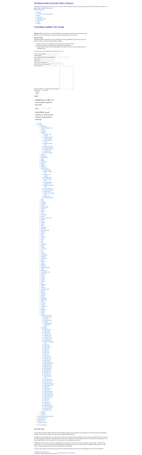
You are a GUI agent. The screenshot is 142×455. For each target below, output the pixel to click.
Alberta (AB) (47, 169)
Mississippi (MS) (48, 368)
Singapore (43, 293)
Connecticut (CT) (48, 338)
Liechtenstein (44, 255)
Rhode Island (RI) (48, 393)
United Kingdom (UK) (46, 315)
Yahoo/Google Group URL (40, 62)
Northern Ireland (48, 320)
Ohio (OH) (46, 386)
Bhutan (42, 160)
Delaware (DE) (47, 340)
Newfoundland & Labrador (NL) (48, 182)
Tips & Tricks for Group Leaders (45, 416)
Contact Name (39, 54)
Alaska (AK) (47, 331)
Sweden (43, 304)
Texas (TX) (46, 399)
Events (38, 15)
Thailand (43, 310)
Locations (40, 124)
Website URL (37, 59)
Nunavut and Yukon (49, 190)
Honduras (43, 228)
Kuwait (43, 247)
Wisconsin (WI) (47, 408)
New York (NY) (48, 382)
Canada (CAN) (44, 168)
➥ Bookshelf (40, 20)
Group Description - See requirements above (46, 88)
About (38, 21)
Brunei (42, 163)
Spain (42, 301)
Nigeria (43, 275)
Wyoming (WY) (48, 410)
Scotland (46, 321)
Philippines (43, 284)
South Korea (44, 300)
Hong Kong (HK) (45, 230)
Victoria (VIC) (47, 151)
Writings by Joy (41, 420)
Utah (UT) (46, 400)
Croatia (42, 205)
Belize (42, 159)
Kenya (42, 245)
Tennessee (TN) (47, 397)
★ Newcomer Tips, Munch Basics (45, 14)
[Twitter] (36, 9)
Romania (43, 290)
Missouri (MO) (47, 369)
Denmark (43, 208)
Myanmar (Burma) (45, 267)
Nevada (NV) (47, 374)
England (46, 318)
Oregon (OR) (47, 389)
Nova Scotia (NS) (48, 188)
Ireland (42, 238)
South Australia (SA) (49, 148)
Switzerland (44, 306)
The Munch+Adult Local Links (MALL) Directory (54, 3)
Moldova (43, 264)
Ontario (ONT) (47, 191)
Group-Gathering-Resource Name (44, 57)
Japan (42, 242)
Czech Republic (45, 207)
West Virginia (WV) (48, 407)
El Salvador (44, 214)
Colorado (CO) (47, 337)
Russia (42, 292)
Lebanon (43, 253)
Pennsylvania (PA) (48, 391)
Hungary (43, 231)
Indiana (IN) (47, 352)
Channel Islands (47, 317)
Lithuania (43, 256)
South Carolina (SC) (49, 394)
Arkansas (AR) (47, 334)
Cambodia (43, 166)
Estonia (43, 216)
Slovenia (43, 296)
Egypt (42, 213)
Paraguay (43, 281)
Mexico (43, 262)
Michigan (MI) (47, 365)
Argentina (43, 131)
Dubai (42, 210)
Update (37, 92)
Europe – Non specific (46, 217)
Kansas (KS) (47, 355)
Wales (45, 326)
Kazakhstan (44, 244)
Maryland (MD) (47, 362)
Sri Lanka (43, 303)
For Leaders (40, 17)
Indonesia (43, 236)
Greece (42, 224)
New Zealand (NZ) (45, 272)
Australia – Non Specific (47, 134)
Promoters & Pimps (41, 18)
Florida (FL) (47, 345)
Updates (39, 23)
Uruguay (43, 411)
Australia (43, 132)
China (42, 200)
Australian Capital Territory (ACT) (48, 137)
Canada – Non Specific (47, 175)
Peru (42, 283)
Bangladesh (44, 155)
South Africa (44, 298)
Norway (43, 276)
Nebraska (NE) (47, 372)
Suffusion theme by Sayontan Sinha (66, 452)
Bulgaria (43, 165)
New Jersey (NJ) (48, 379)
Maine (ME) (47, 360)
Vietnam (43, 414)
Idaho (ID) (46, 349)
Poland (42, 286)
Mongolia (43, 265)
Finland (43, 219)
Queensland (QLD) (48, 146)
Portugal (43, 287)
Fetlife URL (37, 60)
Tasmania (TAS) (48, 149)
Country (38, 65)
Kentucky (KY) (47, 357)
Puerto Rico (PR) (45, 289)
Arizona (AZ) (47, 332)
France (42, 221)
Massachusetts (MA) (49, 363)
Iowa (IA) (46, 354)
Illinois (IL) (46, 351)
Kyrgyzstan (43, 248)
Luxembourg (44, 258)
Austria (42, 154)
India (42, 234)
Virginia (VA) (47, 403)
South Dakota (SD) (48, 396)
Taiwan (43, 307)
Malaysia (43, 261)
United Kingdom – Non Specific (48, 323)
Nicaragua (43, 273)
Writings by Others (42, 422)
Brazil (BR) (44, 162)
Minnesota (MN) (48, 366)
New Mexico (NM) (48, 380)
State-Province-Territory (42, 64)
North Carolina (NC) (49, 383)
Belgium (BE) (44, 157)
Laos (42, 250)
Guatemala (43, 227)
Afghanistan (44, 126)
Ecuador (43, 211)
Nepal (42, 269)
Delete (37, 93)
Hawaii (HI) (47, 348)
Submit (36, 96)
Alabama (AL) (47, 329)
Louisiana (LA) (47, 358)
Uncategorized (41, 419)
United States (44, 327)
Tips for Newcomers (43, 417)
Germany (43, 222)
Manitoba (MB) (47, 177)
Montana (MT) (47, 371)
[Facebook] (41, 9)
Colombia (43, 202)
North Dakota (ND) (48, 385)
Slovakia (43, 295)
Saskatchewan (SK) (48, 197)
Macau (42, 259)
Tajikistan (43, 309)
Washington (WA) (48, 405)
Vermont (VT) (47, 402)
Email (37, 55)
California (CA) (47, 335)
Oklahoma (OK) (48, 388)
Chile (42, 199)
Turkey (42, 312)
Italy (42, 241)
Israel (42, 239)
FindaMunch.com (45, 452)
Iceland (42, 233)
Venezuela (43, 413)
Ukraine (43, 314)
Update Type (37, 90)
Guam (42, 225)
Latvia (42, 252)
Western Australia (48, 152)
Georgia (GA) (47, 346)
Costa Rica (43, 203)
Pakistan (43, 278)
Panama (43, 279)
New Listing (45, 90)
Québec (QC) (47, 196)
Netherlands (44, 270)
